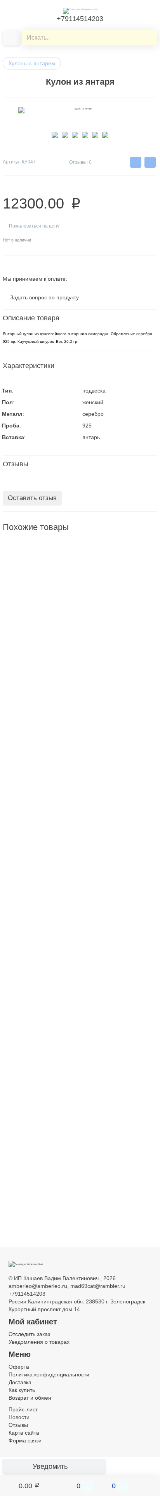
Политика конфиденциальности (49, 1374)
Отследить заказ (29, 1334)
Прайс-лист (23, 1409)
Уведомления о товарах (39, 1342)
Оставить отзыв (32, 498)
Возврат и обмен (30, 1398)
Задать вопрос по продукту (44, 297)
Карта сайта (24, 1433)
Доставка (20, 1382)
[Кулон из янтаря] (22, 561)
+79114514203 (80, 19)
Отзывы (18, 1425)
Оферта (19, 1367)
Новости (19, 1417)
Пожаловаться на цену (34, 226)
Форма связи (25, 1440)
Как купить (22, 1390)
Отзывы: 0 (80, 162)
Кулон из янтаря (23, 593)
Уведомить (50, 1466)
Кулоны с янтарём (32, 63)
